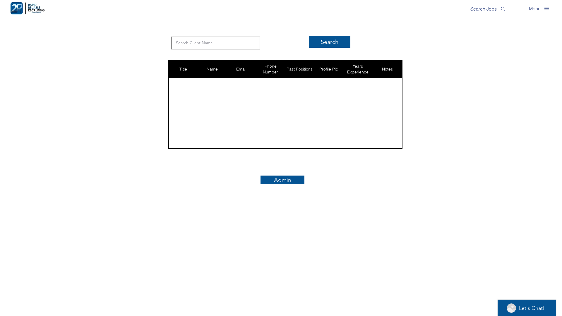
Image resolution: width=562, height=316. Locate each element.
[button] (539, 8)
